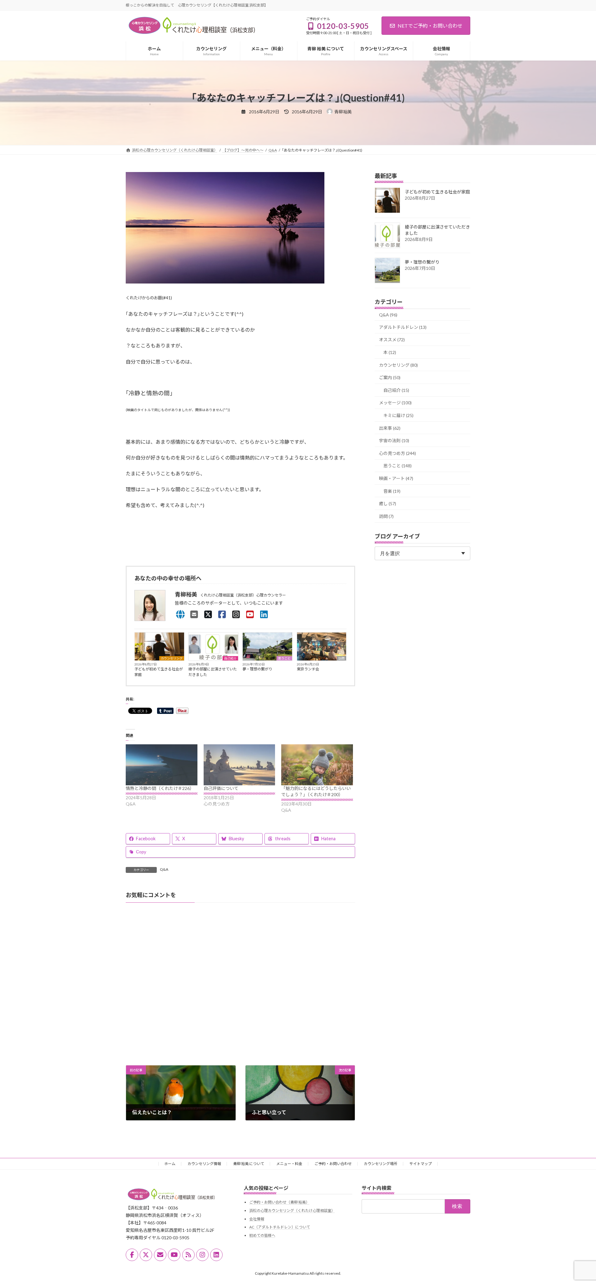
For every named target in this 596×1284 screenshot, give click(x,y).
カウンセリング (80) (398, 364)
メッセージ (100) (395, 402)
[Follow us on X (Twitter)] (146, 1255)
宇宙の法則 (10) (394, 440)
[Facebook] (222, 614)
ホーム (169, 1163)
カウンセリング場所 (380, 1163)
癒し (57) (387, 503)
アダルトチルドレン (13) (403, 326)
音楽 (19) (391, 490)
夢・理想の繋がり (257, 669)
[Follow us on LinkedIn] (216, 1255)
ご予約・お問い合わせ (333, 1163)
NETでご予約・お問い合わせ (430, 26)
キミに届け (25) (398, 415)
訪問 (341, 658)
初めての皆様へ (262, 1235)
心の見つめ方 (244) (397, 453)
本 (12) (389, 352)
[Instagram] (236, 614)
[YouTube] (250, 614)
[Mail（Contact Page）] (194, 614)
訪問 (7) (386, 516)
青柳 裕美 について (248, 1163)
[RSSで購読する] (188, 1255)
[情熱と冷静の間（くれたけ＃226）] (161, 764)
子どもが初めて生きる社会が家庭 (158, 672)
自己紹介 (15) (396, 389)
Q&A (164, 869)
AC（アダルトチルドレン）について (279, 1227)
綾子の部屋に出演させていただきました (212, 672)
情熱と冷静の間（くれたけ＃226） (160, 788)
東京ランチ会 (308, 669)
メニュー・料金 (289, 1163)
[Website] (180, 614)
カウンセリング (172, 658)
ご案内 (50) (389, 377)
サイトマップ (420, 1163)
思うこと (284, 658)
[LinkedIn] (264, 614)
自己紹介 (230, 658)
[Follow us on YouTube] (174, 1255)
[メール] (160, 1255)
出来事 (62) (389, 427)
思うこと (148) (397, 465)
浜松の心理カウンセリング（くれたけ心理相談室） (292, 1210)
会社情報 (256, 1218)
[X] (208, 614)
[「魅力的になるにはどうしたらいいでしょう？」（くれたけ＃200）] (317, 764)
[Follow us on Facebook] (132, 1255)
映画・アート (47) (396, 478)
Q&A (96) (388, 314)
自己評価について (221, 788)
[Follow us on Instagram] (202, 1255)
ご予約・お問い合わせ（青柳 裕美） (279, 1202)
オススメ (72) (392, 339)
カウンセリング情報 (204, 1163)
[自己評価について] (239, 764)
